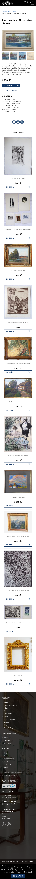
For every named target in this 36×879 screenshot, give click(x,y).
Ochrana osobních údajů (11, 775)
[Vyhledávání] (33, 1)
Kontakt (6, 767)
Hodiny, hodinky (8, 728)
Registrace (7, 740)
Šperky (6, 702)
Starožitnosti (6, 12)
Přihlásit (6, 737)
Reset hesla (7, 743)
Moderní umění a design (11, 705)
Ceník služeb (7, 764)
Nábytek (6, 722)
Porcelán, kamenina (9, 719)
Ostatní (6, 725)
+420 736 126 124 (10, 801)
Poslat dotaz (11, 90)
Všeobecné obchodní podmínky (13, 773)
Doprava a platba (9, 758)
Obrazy (14, 12)
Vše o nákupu (8, 756)
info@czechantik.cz (10, 804)
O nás (5, 753)
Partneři (6, 761)
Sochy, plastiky (8, 714)
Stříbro (6, 708)
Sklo (5, 711)
